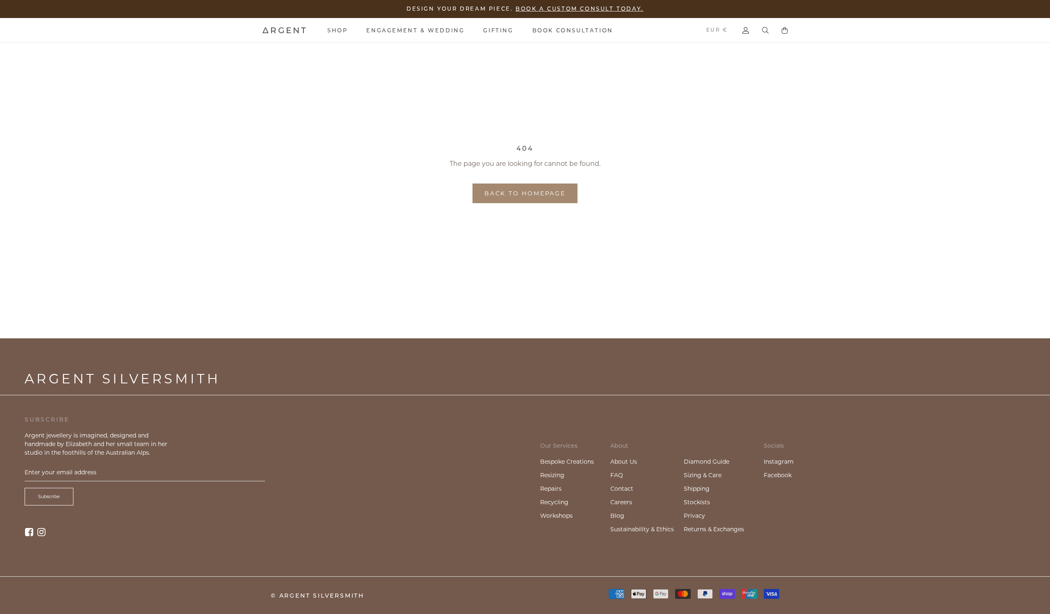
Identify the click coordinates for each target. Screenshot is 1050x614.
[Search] (765, 30)
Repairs (551, 488)
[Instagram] (41, 532)
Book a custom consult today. (580, 8)
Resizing (552, 475)
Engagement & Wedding (415, 30)
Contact (621, 488)
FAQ (616, 475)
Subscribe (49, 496)
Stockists (697, 502)
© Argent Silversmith (317, 595)
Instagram (779, 461)
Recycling (554, 502)
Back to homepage (525, 193)
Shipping (697, 488)
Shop (337, 30)
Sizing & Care (702, 475)
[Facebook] (29, 532)
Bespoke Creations (567, 461)
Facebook (778, 475)
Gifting (498, 30)
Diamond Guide (706, 461)
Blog (617, 515)
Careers (621, 502)
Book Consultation (572, 30)
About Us (623, 461)
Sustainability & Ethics (642, 529)
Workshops (556, 515)
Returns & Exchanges (714, 529)
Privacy (694, 515)
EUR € (717, 30)
